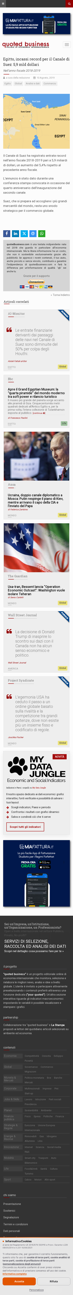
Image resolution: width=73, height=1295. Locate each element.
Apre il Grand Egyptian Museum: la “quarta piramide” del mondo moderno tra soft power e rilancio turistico (36, 393)
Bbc (10, 379)
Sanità (43, 1168)
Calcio (28, 1179)
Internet (29, 1147)
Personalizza (36, 1289)
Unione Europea (46, 1125)
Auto (53, 1158)
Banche (58, 1077)
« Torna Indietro (60, 294)
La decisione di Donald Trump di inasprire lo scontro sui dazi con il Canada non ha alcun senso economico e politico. (34, 643)
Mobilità (9, 1157)
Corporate (10, 1088)
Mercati (29, 1082)
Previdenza (30, 1104)
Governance (31, 1067)
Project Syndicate (21, 680)
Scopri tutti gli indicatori (25, 826)
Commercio (47, 1067)
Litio (40, 1141)
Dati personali (11, 1231)
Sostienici (9, 1210)
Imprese (47, 1088)
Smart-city (30, 1158)
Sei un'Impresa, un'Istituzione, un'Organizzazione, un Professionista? (32, 925)
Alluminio (30, 1141)
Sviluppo (58, 1056)
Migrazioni (30, 1071)
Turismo (29, 1173)
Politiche (48, 1116)
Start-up (29, 1093)
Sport (7, 1179)
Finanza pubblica (9, 1118)
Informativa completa (15, 1273)
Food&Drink (31, 1168)
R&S (27, 1151)
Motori (38, 1179)
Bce (49, 1077)
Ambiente (46, 1110)
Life (64, 423)
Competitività (32, 1056)
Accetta (19, 1281)
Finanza (60, 1116)
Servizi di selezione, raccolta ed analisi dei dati (35, 944)
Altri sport (50, 1179)
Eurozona (30, 1125)
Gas (41, 1136)
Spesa (37, 1116)
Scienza (40, 1147)
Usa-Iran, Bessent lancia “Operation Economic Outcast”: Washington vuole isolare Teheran (36, 590)
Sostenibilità (31, 1110)
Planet (8, 1110)
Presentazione (12, 1203)
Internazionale (32, 1130)
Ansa (12, 484)
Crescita (46, 1056)
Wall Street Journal (22, 615)
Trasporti (43, 1158)
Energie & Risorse (10, 1138)
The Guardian (18, 576)
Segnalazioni (11, 1217)
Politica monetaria (34, 1077)
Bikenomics (31, 1162)
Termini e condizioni (15, 1224)
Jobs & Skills (11, 1099)
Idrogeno (52, 1136)
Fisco (28, 1116)
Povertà (29, 1060)
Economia (10, 1055)
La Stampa (58, 1025)
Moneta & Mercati (10, 1079)
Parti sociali (55, 1099)
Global (62, 366)
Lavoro (28, 1099)
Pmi (56, 1088)
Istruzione (40, 1099)
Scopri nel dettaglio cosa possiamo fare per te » (34, 951)
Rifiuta (54, 1281)
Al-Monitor (16, 313)
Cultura (53, 1168)
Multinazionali (32, 1088)
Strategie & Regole (11, 1127)
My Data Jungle (39, 787)
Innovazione (11, 1147)
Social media (54, 1147)
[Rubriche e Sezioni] (3, 3)
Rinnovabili (30, 1136)
